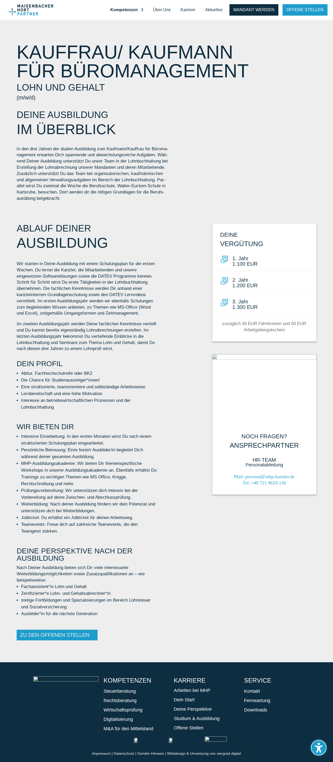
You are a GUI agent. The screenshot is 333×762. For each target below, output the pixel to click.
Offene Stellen (305, 10)
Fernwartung (257, 700)
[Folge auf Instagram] (55, 708)
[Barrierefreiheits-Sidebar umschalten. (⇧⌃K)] (318, 747)
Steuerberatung (120, 691)
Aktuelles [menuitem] (213, 10)
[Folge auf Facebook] (40, 708)
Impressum (101, 753)
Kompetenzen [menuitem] (124, 10)
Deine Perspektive (193, 709)
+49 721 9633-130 (268, 482)
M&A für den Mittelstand (128, 728)
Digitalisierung (118, 719)
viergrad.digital (229, 753)
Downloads (255, 710)
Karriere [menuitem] (188, 10)
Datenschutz (124, 753)
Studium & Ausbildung (197, 718)
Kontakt (252, 691)
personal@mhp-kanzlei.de (269, 476)
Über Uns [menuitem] (162, 10)
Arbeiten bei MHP (192, 690)
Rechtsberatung (120, 700)
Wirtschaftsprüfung (123, 710)
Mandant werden (253, 10)
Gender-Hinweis (150, 753)
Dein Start (184, 699)
